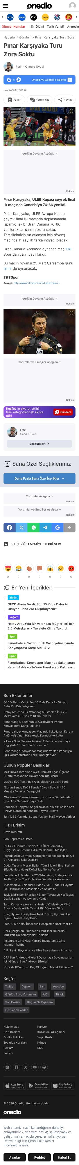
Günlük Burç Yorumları (20, 994)
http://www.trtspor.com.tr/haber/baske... (37, 283)
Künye (41, 1042)
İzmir (8, 268)
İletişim (8, 1053)
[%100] (35, 17)
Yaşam (13, 617)
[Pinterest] (44, 1067)
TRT (69, 249)
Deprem (27, 986)
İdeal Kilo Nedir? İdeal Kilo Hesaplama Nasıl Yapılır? (38, 924)
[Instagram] (7, 1067)
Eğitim (13, 597)
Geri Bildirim (12, 1032)
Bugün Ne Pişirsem (40, 1002)
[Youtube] (35, 1067)
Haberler (10, 37)
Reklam (8, 1048)
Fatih (30, 66)
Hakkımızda (11, 1026)
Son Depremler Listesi (18, 839)
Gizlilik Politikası (14, 1037)
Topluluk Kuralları (15, 1042)
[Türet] (58, 17)
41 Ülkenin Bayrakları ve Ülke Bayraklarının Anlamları (38, 950)
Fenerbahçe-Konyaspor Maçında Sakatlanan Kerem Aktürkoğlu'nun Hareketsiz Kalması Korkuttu (41, 665)
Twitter (9, 986)
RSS (40, 1048)
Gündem (25, 37)
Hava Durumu (13, 832)
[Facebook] (16, 1067)
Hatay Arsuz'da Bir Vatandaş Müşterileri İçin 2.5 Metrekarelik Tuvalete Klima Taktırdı (41, 626)
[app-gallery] (63, 1086)
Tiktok (60, 994)
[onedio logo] (37, 1112)
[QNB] (46, 17)
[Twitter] (25, 1067)
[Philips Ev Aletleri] (11, 17)
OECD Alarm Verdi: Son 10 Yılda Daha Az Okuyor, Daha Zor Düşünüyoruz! (38, 606)
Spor (12, 636)
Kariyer (42, 1026)
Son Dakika (12, 1002)
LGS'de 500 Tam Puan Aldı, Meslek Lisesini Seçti (36, 781)
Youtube (58, 986)
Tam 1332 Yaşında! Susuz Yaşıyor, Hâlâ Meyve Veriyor (39, 816)
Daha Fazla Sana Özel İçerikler (37, 478)
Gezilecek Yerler (16, 1010)
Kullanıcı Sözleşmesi (51, 1032)
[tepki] (8, 568)
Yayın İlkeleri (45, 1037)
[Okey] (23, 17)
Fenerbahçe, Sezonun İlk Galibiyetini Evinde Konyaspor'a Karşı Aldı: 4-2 (41, 645)
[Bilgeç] (70, 17)
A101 (45, 994)
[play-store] (39, 1086)
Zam (42, 986)
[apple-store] (15, 1086)
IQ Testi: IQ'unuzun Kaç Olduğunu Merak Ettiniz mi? (38, 967)
